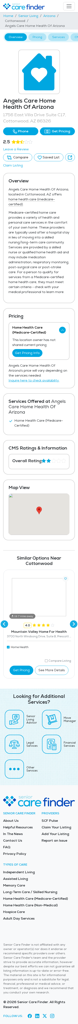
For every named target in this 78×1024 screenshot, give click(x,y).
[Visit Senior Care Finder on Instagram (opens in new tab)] (52, 1016)
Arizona (49, 16)
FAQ (6, 847)
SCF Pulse (50, 820)
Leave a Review (16, 149)
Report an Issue (54, 840)
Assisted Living (15, 879)
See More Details (51, 670)
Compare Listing (59, 661)
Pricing (37, 37)
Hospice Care (14, 912)
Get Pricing (60, 131)
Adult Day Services (19, 918)
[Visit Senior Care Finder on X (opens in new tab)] (45, 1016)
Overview (16, 37)
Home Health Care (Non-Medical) (30, 905)
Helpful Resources (18, 827)
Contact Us (12, 840)
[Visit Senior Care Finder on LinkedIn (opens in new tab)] (37, 1016)
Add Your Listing (55, 834)
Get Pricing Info (27, 353)
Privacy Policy (14, 854)
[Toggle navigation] (69, 6)
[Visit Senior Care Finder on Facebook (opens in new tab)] (30, 1016)
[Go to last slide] (4, 624)
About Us (11, 820)
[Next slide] (73, 624)
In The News (13, 834)
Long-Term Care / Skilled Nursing (30, 892)
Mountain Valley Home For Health (39, 631)
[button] (20, 131)
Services (58, 37)
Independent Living (19, 872)
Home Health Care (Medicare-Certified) (35, 898)
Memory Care (14, 885)
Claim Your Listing (56, 827)
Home (8, 16)
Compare (20, 157)
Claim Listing (13, 165)
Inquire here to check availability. (34, 380)
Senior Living (28, 16)
